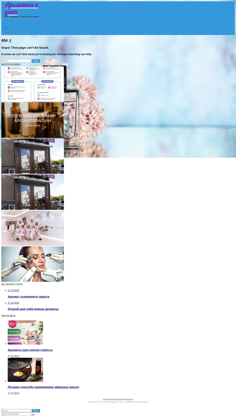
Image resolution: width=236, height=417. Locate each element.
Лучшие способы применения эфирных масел (43, 387)
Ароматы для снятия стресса (30, 350)
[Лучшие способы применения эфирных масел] (101, 370)
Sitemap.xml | (133, 401)
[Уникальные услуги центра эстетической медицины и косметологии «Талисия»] (97, 192)
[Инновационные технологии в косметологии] (97, 264)
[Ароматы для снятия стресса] (101, 332)
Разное (144, 401)
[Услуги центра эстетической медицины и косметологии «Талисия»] (97, 156)
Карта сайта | (95, 401)
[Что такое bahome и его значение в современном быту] (97, 84)
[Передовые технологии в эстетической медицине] (97, 228)
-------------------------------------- (118, 398)
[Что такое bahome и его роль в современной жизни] (97, 120)
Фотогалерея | (111, 401)
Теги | (122, 401)
